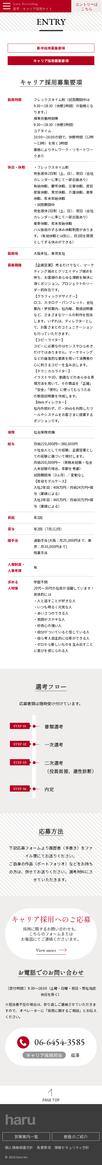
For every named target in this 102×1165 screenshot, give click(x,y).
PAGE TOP (50, 1099)
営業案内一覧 (26, 1136)
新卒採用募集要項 (51, 48)
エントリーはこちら (87, 6)
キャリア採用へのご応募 (51, 933)
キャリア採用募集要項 (51, 60)
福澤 (55, 1047)
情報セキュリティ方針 (71, 1147)
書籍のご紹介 (76, 1136)
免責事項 (44, 1147)
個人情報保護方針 (19, 1147)
